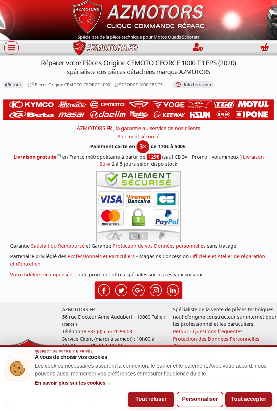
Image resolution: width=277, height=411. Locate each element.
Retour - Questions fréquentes (208, 331)
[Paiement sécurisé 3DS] (138, 206)
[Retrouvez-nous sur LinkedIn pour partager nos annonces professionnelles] (173, 290)
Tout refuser (151, 399)
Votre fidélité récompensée (41, 274)
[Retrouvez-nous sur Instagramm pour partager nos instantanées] (156, 290)
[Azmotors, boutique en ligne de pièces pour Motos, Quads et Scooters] (138, 16)
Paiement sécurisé (138, 136)
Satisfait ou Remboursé (57, 246)
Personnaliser (200, 399)
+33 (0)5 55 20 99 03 (109, 331)
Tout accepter (248, 399)
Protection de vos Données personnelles (159, 246)
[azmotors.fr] (105, 47)
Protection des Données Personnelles (216, 339)
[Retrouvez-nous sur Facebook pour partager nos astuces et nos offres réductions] (104, 290)
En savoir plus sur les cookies (73, 383)
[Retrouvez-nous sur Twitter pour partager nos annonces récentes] (121, 290)
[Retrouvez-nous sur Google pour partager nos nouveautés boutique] (138, 290)
